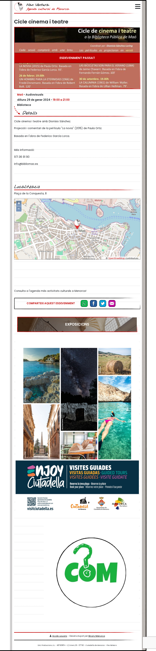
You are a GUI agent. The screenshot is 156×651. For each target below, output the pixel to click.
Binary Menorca (96, 636)
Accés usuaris (59, 636)
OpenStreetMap (116, 258)
